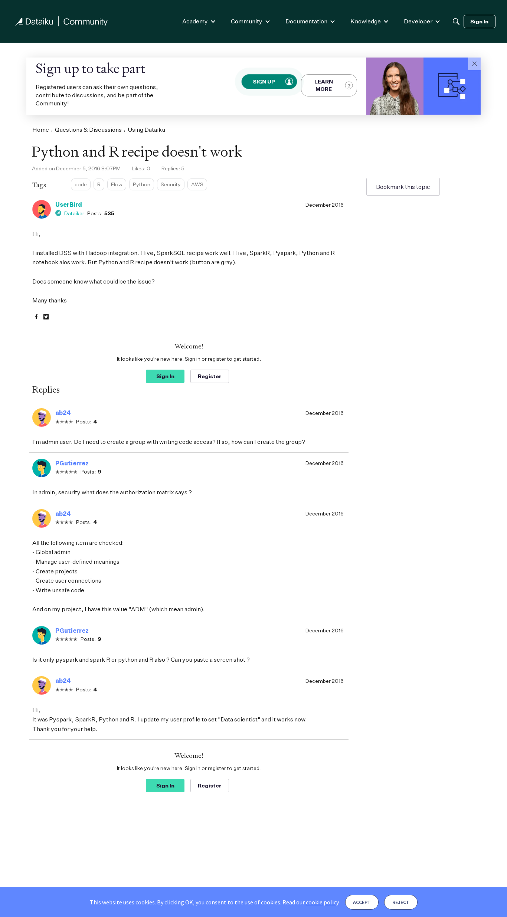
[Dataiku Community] (61, 21)
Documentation (306, 21)
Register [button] (210, 376)
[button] (474, 64)
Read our (310, 902)
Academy (195, 21)
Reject (400, 902)
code (81, 184)
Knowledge (365, 21)
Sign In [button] (165, 376)
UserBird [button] (68, 204)
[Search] (456, 21)
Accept (362, 902)
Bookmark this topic (403, 186)
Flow (116, 184)
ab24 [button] (63, 412)
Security (171, 184)
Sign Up (264, 81)
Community (246, 21)
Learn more (323, 85)
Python (141, 184)
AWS (197, 184)
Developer (418, 21)
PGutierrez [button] (72, 463)
